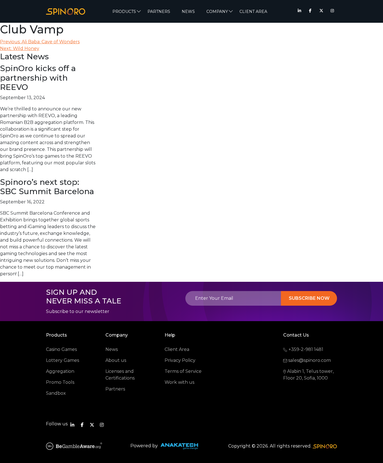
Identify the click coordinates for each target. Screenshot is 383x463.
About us (115, 360)
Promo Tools (60, 382)
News (111, 349)
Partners (158, 11)
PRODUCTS (124, 11)
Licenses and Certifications (120, 375)
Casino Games (61, 349)
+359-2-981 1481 (306, 349)
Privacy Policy (180, 360)
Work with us (179, 382)
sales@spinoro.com (309, 360)
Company (217, 11)
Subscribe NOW (309, 298)
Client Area (177, 349)
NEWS (188, 11)
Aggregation (60, 371)
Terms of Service (183, 371)
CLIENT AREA (253, 11)
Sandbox (56, 393)
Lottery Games (62, 360)
